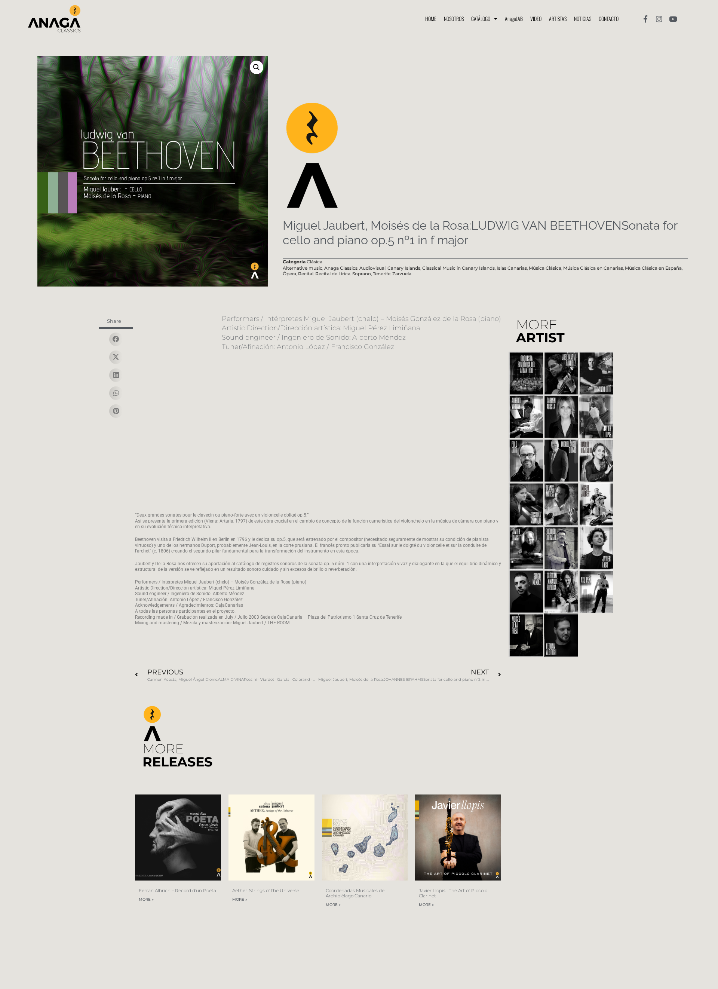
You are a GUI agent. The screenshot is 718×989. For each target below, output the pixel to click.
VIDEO (535, 18)
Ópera (289, 273)
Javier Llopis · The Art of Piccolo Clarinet (453, 893)
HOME (430, 18)
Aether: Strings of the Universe (265, 890)
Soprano (361, 273)
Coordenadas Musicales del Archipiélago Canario (356, 893)
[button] (256, 67)
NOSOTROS (454, 18)
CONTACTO (609, 18)
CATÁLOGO (480, 18)
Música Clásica (545, 268)
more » (146, 899)
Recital (305, 273)
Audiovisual (372, 268)
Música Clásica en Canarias (593, 268)
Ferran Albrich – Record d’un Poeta (177, 890)
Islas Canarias (512, 268)
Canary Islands (403, 268)
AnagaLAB (514, 18)
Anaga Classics (341, 268)
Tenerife (381, 273)
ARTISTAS (558, 18)
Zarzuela (401, 273)
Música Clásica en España (653, 268)
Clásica (314, 261)
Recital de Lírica (332, 273)
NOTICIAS (582, 18)
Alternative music (302, 268)
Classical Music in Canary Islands (458, 268)
